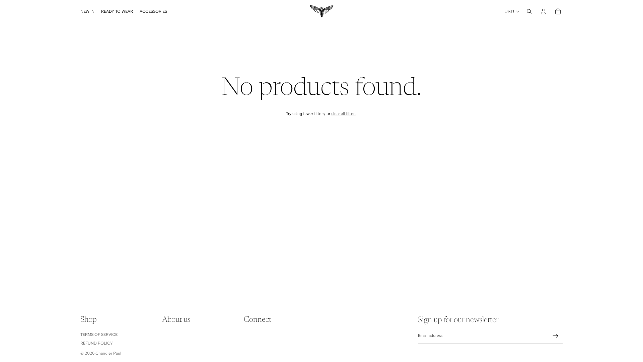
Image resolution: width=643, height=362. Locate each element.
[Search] (529, 11)
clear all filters (343, 113)
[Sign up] (556, 336)
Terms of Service (99, 334)
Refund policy (96, 343)
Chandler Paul (108, 353)
